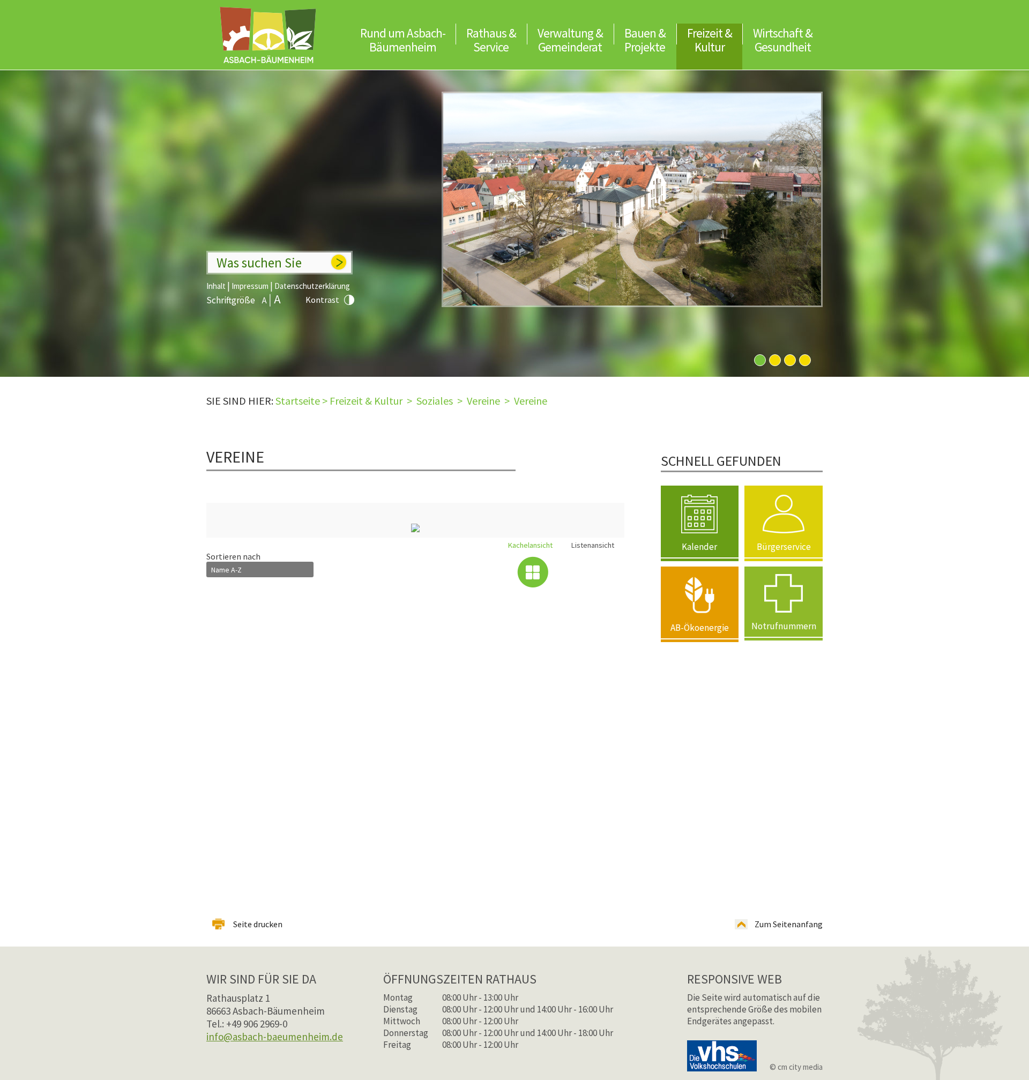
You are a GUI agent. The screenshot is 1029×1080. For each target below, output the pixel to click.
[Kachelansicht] (532, 571)
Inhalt (216, 286)
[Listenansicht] (594, 571)
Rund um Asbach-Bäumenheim (402, 40)
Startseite (297, 400)
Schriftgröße (230, 300)
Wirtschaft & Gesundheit (782, 40)
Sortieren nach (233, 556)
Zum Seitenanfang (789, 924)
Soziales (434, 400)
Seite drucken (257, 924)
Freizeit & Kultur (709, 40)
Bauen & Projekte (645, 40)
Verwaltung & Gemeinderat (570, 40)
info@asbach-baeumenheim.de (274, 1036)
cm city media (800, 1067)
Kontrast (322, 299)
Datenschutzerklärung (312, 286)
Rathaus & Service (491, 40)
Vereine (483, 400)
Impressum (250, 286)
